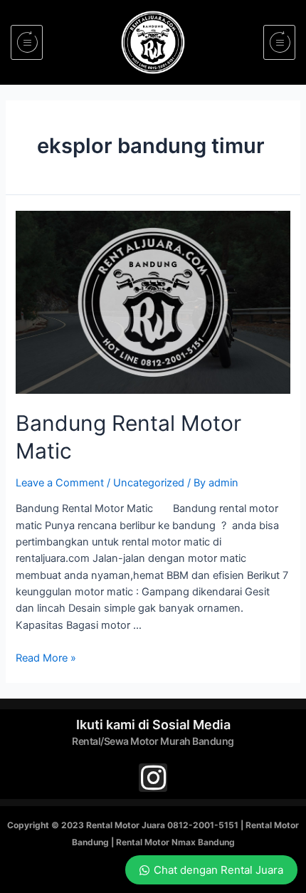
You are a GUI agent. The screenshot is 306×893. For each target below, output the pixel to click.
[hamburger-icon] (27, 42)
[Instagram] (153, 777)
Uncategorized (148, 482)
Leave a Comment (60, 482)
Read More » (46, 658)
